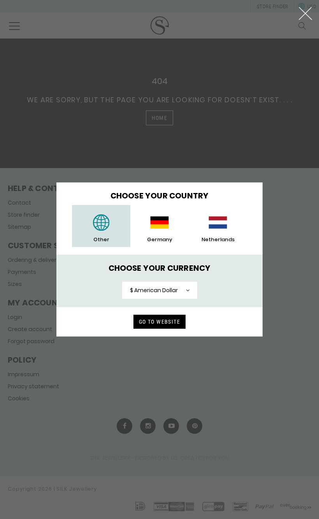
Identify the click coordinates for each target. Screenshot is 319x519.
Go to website (159, 322)
